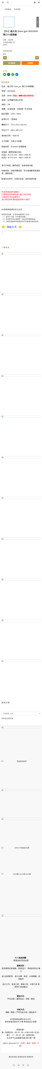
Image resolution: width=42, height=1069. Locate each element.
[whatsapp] (12, 74)
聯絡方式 (12, 226)
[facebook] (8, 74)
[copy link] (16, 74)
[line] (4, 74)
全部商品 (8, 9)
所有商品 (17, 9)
